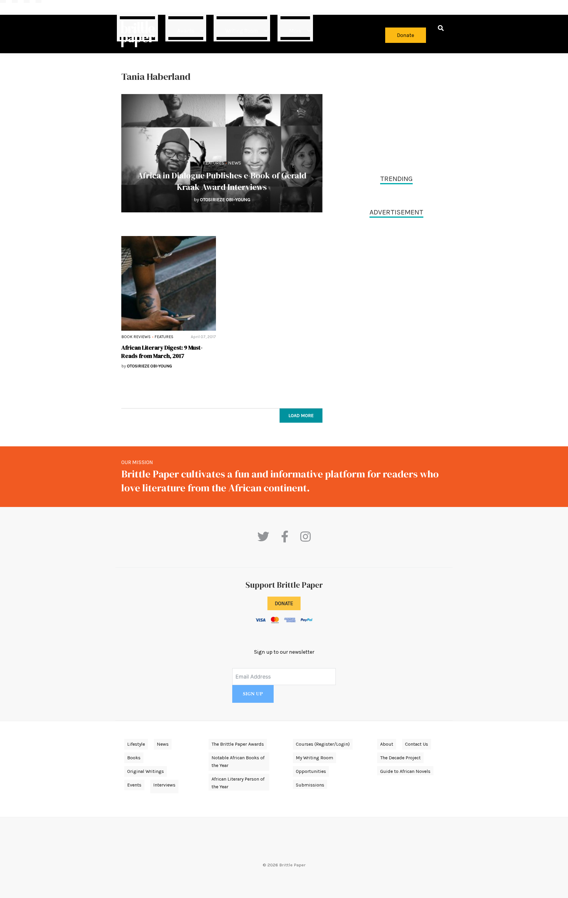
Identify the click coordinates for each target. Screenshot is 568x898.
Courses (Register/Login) (323, 744)
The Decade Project (400, 757)
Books (134, 757)
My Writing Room (314, 757)
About (386, 744)
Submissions (310, 785)
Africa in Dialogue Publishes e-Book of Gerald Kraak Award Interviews (222, 181)
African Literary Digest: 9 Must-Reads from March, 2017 (162, 351)
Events (134, 785)
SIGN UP (253, 693)
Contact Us (416, 744)
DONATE (284, 603)
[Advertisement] (396, 112)
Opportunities (311, 771)
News (234, 163)
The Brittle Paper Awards (238, 744)
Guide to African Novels (405, 771)
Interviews (164, 785)
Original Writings (145, 771)
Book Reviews (136, 336)
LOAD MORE (301, 415)
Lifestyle (136, 744)
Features (213, 163)
